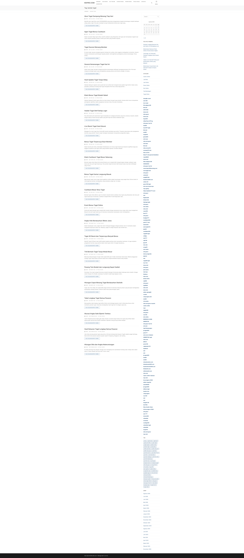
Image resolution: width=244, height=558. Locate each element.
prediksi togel (147, 472)
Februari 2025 (146, 546)
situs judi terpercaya (148, 476)
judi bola (154, 450)
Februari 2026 (146, 511)
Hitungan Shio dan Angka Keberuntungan (99, 344)
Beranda (86, 11)
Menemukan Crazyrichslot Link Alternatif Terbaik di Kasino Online (150, 67)
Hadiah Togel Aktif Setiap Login (95, 111)
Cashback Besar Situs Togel (94, 190)
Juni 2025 (145, 534)
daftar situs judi (155, 448)
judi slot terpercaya (148, 458)
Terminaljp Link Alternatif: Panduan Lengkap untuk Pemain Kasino (151, 55)
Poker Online (146, 85)
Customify (106, 555)
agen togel (154, 442)
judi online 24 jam (155, 452)
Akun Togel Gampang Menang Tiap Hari (98, 16)
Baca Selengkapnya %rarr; (92, 25)
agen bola (150, 440)
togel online (146, 486)
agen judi (156, 440)
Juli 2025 (145, 531)
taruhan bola (146, 484)
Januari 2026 (146, 514)
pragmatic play (147, 470)
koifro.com (89, 3)
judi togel (153, 460)
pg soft (151, 466)
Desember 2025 (147, 517)
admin (86, 18)
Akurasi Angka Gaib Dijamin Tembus (97, 314)
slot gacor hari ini (147, 482)
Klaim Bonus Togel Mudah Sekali (96, 95)
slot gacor (155, 480)
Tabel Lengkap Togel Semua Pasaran (97, 298)
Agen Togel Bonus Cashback (94, 32)
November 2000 (147, 549)
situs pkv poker (147, 478)
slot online (155, 482)
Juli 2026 (145, 496)
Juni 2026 (145, 499)
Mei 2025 (145, 537)
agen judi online (147, 442)
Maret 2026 (146, 508)
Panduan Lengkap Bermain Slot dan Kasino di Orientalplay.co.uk (151, 45)
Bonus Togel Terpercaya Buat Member (98, 142)
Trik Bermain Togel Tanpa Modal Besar (98, 252)
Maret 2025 (146, 543)
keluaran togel (155, 462)
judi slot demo (152, 454)
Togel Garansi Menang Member (95, 47)
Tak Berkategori (147, 91)
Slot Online (146, 88)
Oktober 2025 (146, 522)
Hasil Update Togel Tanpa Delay (96, 80)
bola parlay (153, 446)
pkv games (146, 468)
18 (146, 31)
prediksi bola (154, 470)
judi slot (145, 454)
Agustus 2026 (146, 493)
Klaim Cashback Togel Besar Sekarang (98, 157)
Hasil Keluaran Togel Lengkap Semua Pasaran (100, 329)
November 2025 (147, 519)
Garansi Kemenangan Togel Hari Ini (97, 64)
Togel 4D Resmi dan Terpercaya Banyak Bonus (101, 236)
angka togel (146, 444)
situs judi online (147, 474)
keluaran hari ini (147, 462)
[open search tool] (151, 2)
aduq (145, 440)
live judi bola (154, 464)
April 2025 (145, 540)
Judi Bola (145, 79)
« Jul (144, 38)
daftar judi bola (147, 448)
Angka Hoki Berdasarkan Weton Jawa (98, 221)
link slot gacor (147, 464)
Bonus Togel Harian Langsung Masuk (97, 174)
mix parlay (146, 466)
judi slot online (156, 456)
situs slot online (155, 478)
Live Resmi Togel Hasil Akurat (95, 126)
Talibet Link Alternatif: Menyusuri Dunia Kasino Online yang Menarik (151, 61)
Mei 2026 (145, 502)
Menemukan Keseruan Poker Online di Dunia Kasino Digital (150, 49)
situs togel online (147, 480)
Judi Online (146, 82)
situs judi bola (154, 472)
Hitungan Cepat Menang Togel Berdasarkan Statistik (103, 283)
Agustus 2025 (146, 528)
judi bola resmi (147, 452)
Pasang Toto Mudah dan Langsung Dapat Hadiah (102, 267)
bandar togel (146, 446)
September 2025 (147, 525)
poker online (152, 468)
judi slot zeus (146, 460)
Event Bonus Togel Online (93, 205)
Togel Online (100, 18)
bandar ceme (153, 444)
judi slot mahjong (147, 456)
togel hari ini (153, 484)
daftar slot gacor (147, 450)
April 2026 (145, 505)
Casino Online (146, 76)
